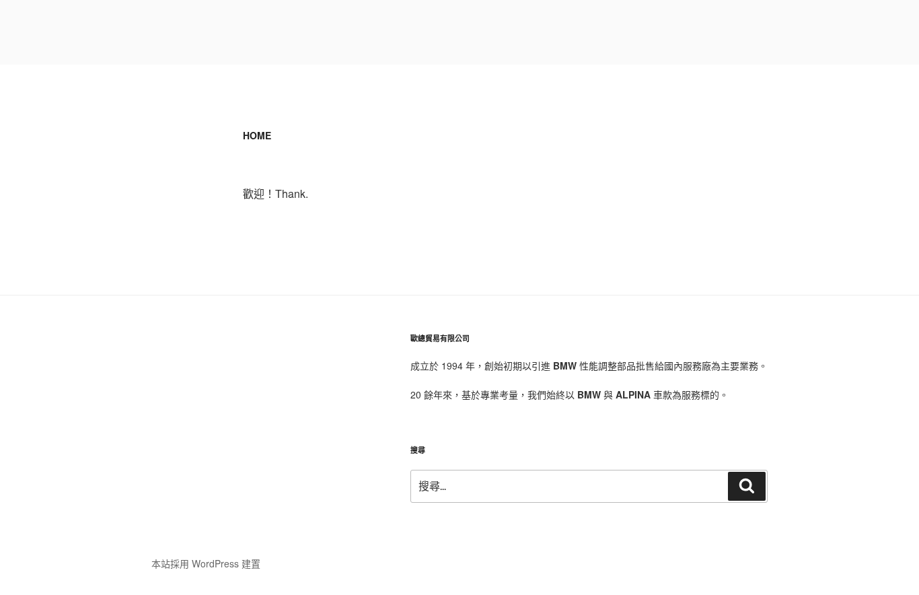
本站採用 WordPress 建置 (205, 563)
